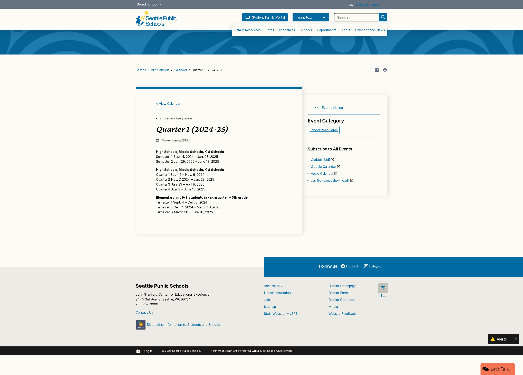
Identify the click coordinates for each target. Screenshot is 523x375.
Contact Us (144, 312)
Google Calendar (323, 167)
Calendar (180, 70)
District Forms (339, 293)
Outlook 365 (320, 160)
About (345, 30)
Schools (306, 30)
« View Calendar (168, 103)
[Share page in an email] (376, 70)
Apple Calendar (322, 173)
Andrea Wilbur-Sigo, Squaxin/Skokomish (266, 350)
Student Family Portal (268, 17)
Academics (287, 30)
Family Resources (247, 30)
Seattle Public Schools (152, 70)
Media (333, 307)
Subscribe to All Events (330, 149)
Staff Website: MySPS (281, 314)
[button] (160, 4)
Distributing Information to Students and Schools (183, 325)
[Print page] (384, 70)
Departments (326, 30)
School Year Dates (324, 130)
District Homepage (342, 286)
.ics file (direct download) (330, 180)
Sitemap (270, 307)
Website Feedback (343, 314)
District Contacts (341, 300)
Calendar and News (370, 30)
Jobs (268, 300)
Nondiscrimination (277, 293)
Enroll (270, 30)
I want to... (303, 17)
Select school (147, 4)
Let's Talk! (500, 369)
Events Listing (332, 108)
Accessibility (273, 286)
